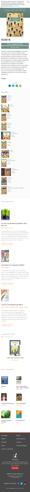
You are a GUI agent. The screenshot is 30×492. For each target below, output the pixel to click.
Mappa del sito (12, 488)
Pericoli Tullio (14, 10)
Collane (18, 442)
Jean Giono (8, 10)
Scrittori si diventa (7, 449)
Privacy (7, 488)
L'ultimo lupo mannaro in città (15, 357)
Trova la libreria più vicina (15, 44)
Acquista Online (15, 47)
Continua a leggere (7, 283)
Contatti (4, 442)
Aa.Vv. (12, 228)
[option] (15, 351)
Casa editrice (20, 438)
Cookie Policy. (16, 6)
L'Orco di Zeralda (21, 403)
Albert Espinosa (19, 389)
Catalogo (4, 435)
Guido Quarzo (15, 360)
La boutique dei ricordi (7, 403)
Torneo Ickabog (21, 445)
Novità (3, 438)
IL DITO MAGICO (20, 420)
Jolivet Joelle (22, 10)
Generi (18, 435)
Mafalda (3, 386)
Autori (3, 445)
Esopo (2, 423)
